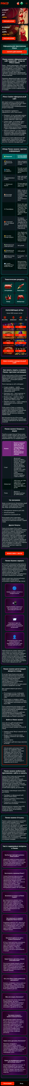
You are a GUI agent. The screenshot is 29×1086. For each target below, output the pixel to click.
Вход (21, 1083)
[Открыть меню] (26, 3)
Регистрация (7, 1083)
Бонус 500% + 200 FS (14, 553)
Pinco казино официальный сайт (14, 362)
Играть (8, 326)
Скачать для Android (14, 51)
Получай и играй (9, 21)
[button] (26, 1079)
